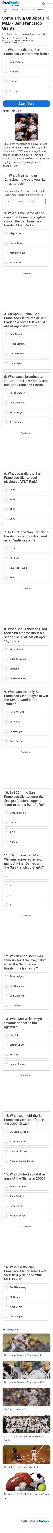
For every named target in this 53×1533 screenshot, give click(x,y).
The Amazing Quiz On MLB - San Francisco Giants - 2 (26, 1496)
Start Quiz (26, 104)
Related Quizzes (11, 1329)
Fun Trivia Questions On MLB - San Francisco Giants (24, 1438)
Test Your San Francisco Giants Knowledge (23, 1355)
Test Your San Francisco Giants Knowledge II (24, 1382)
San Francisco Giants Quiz (16, 1409)
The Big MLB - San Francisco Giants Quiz (22, 1467)
